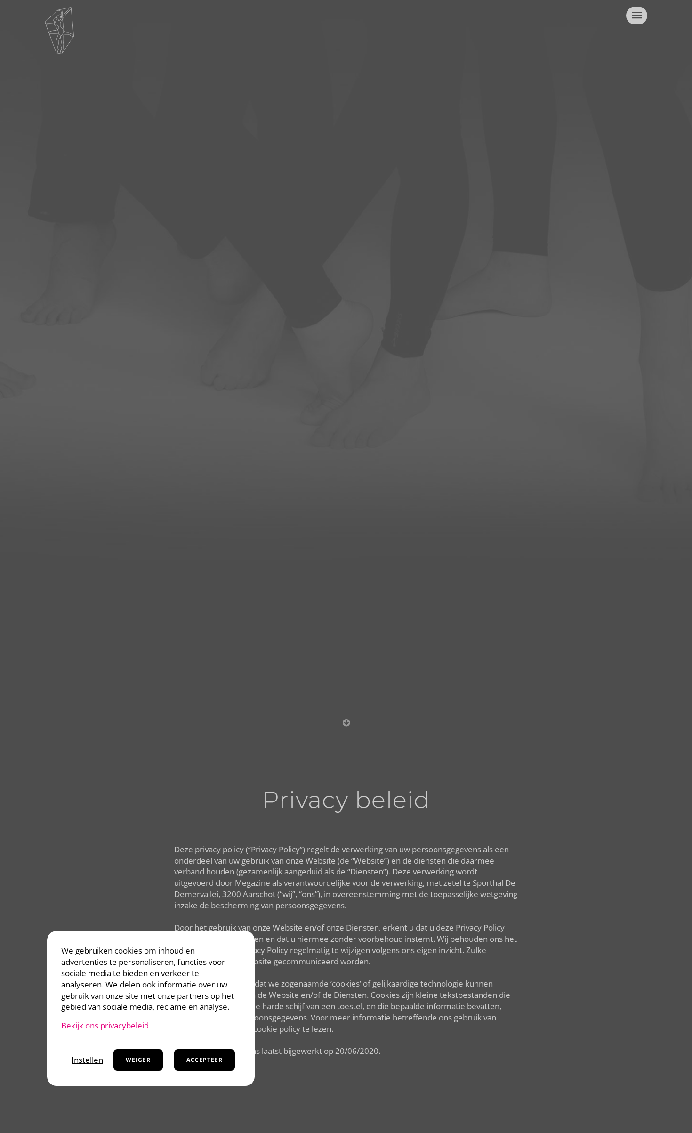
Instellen (87, 1059)
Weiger (138, 1060)
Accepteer (204, 1060)
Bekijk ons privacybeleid (105, 1025)
